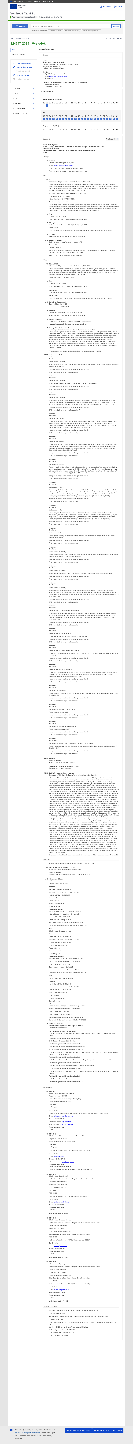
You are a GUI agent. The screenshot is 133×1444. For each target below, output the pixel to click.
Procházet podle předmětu (90, 30)
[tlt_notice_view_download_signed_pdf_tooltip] (47, 105)
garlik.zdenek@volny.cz (61, 1202)
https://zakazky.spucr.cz (67, 1124)
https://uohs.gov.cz (68, 1162)
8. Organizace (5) (19, 108)
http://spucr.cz (66, 1121)
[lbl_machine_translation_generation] (61, 126)
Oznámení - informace (20, 113)
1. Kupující (17, 88)
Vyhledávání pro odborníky (72, 30)
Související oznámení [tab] (18, 54)
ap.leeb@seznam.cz (60, 1246)
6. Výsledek (17, 103)
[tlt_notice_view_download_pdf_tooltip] (44, 118)
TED (12, 38)
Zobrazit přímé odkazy (24, 67)
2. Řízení (16, 93)
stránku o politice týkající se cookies (27, 1433)
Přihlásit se (107, 6)
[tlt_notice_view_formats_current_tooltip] (117, 139)
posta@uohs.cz (59, 1156)
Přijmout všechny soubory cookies (78, 1430)
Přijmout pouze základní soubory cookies (108, 1430)
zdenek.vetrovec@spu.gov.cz (58, 76)
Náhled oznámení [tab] (17, 50)
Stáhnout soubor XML (23, 63)
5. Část (15, 98)
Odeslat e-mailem (22, 75)
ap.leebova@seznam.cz (61, 1290)
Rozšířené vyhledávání (55, 30)
